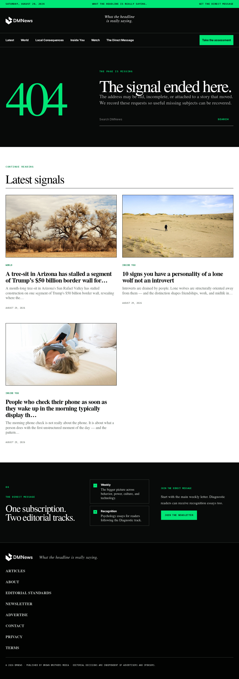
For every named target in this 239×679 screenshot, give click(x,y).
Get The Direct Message (216, 4)
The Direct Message (120, 40)
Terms (12, 647)
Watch (95, 40)
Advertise (17, 614)
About (12, 581)
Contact (15, 625)
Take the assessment (216, 40)
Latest (10, 40)
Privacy (14, 636)
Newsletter (19, 603)
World (25, 40)
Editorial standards (28, 592)
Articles (15, 570)
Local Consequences (49, 40)
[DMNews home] (19, 21)
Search (223, 119)
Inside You (77, 40)
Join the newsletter (179, 515)
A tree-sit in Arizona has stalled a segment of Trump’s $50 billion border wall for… (59, 277)
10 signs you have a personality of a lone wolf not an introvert (172, 277)
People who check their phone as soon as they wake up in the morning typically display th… (56, 408)
